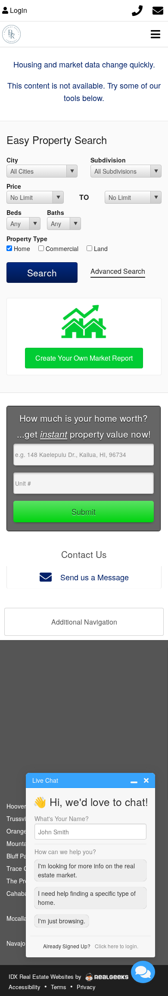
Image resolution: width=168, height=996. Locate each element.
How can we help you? (65, 852)
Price (13, 186)
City (12, 160)
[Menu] (155, 34)
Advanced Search (117, 271)
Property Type (26, 238)
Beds (14, 212)
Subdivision (108, 160)
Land (100, 248)
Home (21, 248)
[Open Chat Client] (143, 972)
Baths (55, 212)
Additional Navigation (84, 622)
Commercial (61, 248)
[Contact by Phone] (137, 9)
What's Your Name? (61, 818)
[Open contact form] (157, 9)
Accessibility (24, 987)
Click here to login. (116, 946)
